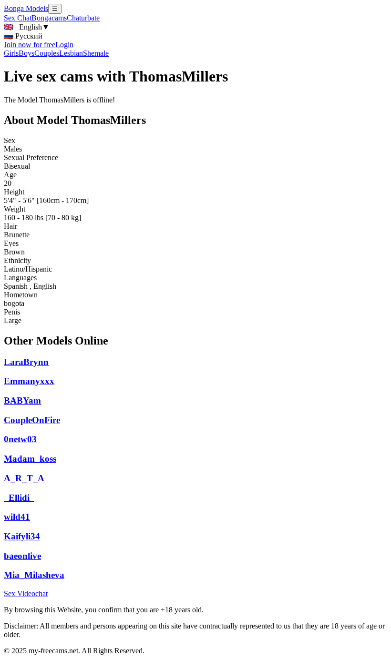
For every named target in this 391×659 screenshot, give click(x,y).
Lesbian (71, 53)
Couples (46, 53)
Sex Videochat (26, 593)
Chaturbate (83, 18)
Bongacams (49, 18)
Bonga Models (26, 8)
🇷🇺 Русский (23, 36)
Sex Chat (17, 18)
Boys (26, 53)
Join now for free (29, 45)
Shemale (96, 53)
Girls (11, 53)
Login (64, 45)
